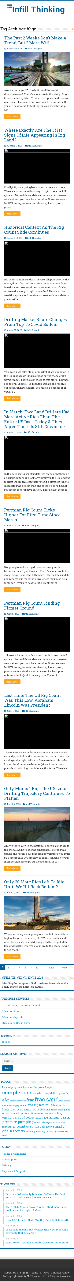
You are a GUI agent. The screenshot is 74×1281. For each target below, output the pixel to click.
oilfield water (36, 1113)
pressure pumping (18, 1121)
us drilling (40, 1131)
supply (49, 1126)
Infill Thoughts (35, 48)
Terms (34, 1272)
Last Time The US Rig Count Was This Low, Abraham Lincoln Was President (32, 700)
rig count (18, 1126)
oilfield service (21, 1113)
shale (42, 1126)
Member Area (10, 1011)
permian (37, 1117)
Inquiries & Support (13, 1171)
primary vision (41, 1122)
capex (49, 1087)
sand (34, 1126)
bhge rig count (15, 1087)
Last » (52, 967)
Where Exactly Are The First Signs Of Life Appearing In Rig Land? (34, 135)
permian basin (57, 1117)
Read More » (12, 116)
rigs (27, 1126)
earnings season (18, 1100)
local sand (23, 1109)
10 (37, 967)
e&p (5, 1100)
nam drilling (58, 1109)
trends (19, 1130)
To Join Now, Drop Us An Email (21, 1005)
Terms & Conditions (14, 1153)
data (35, 1093)
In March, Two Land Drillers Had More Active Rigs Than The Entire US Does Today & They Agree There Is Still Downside (37, 419)
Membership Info (13, 1017)
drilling (44, 1093)
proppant (6, 1126)
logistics (38, 1109)
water (61, 1131)
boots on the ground (34, 1087)
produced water (56, 1122)
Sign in (6, 1042)
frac (30, 1100)
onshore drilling (53, 1113)
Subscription (9, 1159)
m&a (49, 1109)
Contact (55, 1272)
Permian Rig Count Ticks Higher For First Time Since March (32, 514)
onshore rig (10, 1117)
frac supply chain (17, 1105)
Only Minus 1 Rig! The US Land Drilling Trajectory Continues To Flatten (37, 793)
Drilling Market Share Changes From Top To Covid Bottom (35, 322)
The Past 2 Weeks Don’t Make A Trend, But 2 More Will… (35, 40)
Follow (65, 1272)
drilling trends (59, 1093)
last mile (45, 1105)
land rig (32, 1105)
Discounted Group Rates (16, 1023)
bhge (5, 1087)
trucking (30, 1131)
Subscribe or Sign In (16, 1272)
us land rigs (51, 1131)
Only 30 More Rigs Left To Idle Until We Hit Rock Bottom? (34, 884)
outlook (25, 1117)
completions (17, 1092)
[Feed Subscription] (73, 29)
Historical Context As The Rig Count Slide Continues (34, 229)
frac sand (47, 1099)
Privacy (7, 1165)
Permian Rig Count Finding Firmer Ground (32, 605)
